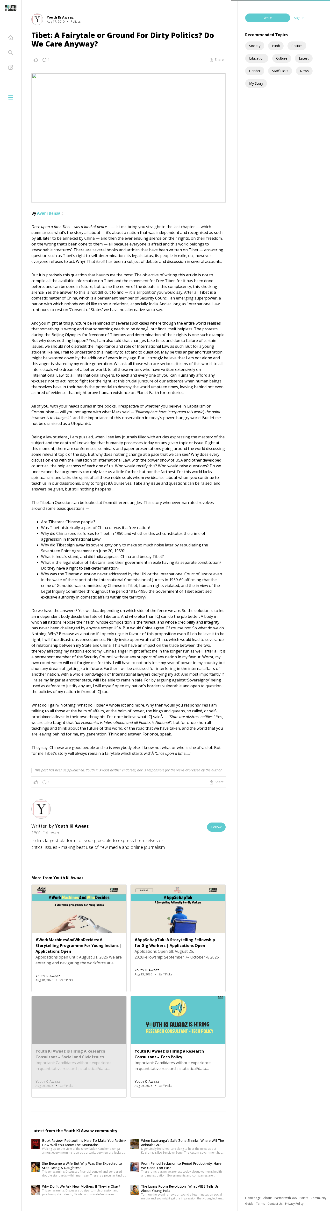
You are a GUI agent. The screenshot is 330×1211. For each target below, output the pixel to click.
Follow (216, 827)
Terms (260, 1204)
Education (257, 58)
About (268, 1198)
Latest (304, 58)
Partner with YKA (286, 1198)
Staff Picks (280, 70)
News (304, 70)
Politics (296, 45)
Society (254, 45)
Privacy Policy (294, 1204)
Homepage (253, 1198)
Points (304, 1198)
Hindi (276, 45)
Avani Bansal (49, 213)
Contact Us (275, 1204)
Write (268, 17)
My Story (256, 83)
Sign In (299, 17)
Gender (254, 70)
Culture (281, 58)
